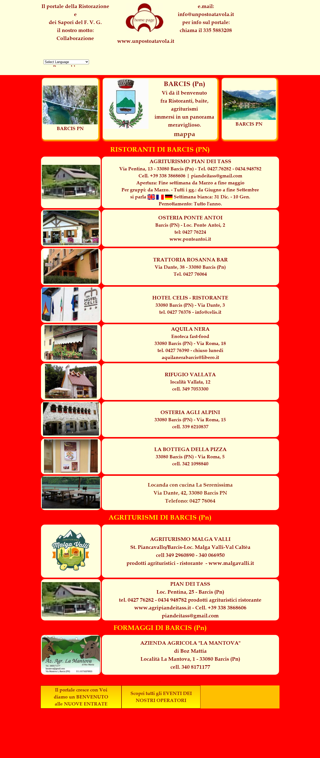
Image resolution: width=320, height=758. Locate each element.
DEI (187, 693)
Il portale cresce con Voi (81, 690)
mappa (184, 134)
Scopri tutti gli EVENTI (156, 693)
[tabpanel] (206, 18)
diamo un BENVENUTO (81, 697)
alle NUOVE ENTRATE (81, 704)
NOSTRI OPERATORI (161, 700)
